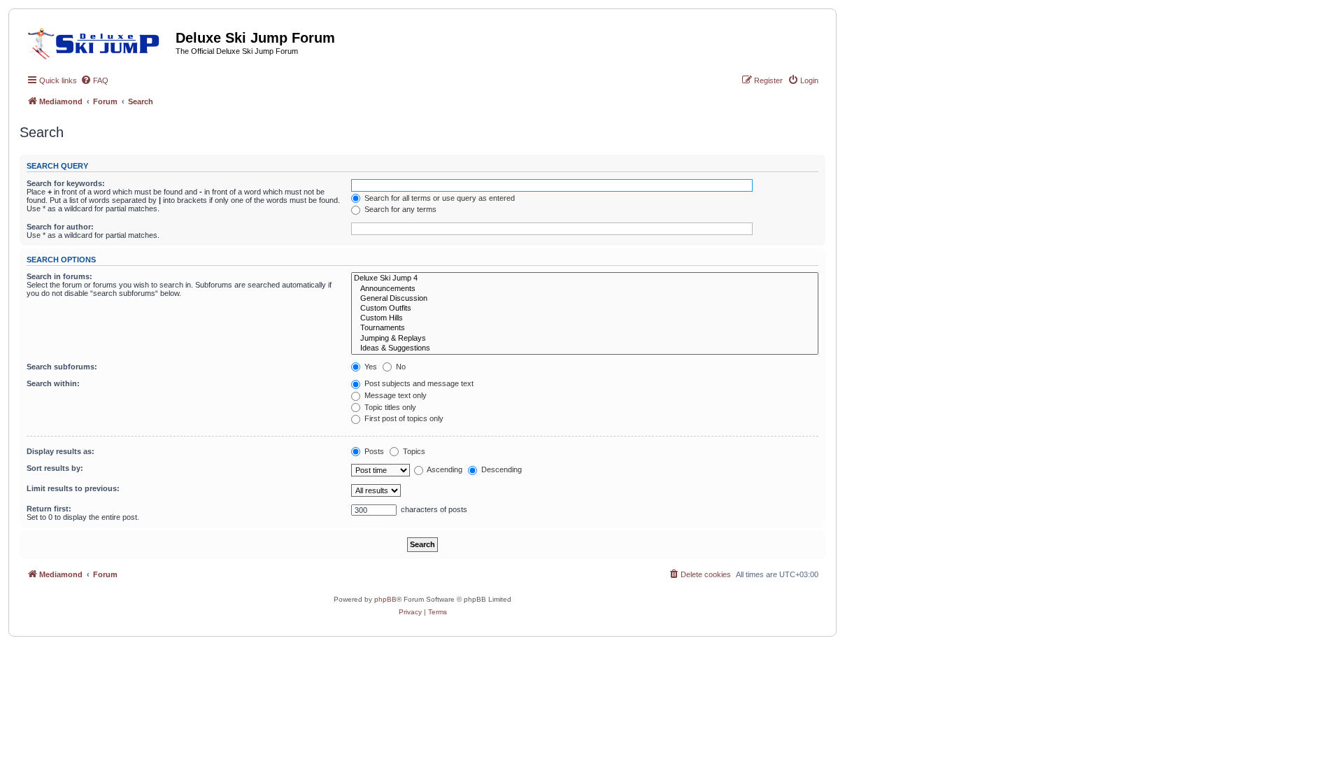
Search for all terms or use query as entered (438, 198)
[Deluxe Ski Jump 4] (585, 278)
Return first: (49, 508)
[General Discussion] (585, 299)
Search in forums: (59, 276)
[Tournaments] (585, 328)
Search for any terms (399, 209)
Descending (500, 469)
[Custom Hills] (585, 318)
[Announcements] (585, 289)
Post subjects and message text (418, 383)
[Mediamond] (98, 41)
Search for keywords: (66, 183)
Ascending (443, 469)
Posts (373, 451)
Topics (413, 451)
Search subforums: (62, 366)
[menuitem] (94, 80)
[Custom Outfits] (585, 308)
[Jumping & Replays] (585, 339)
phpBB (385, 599)
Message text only (394, 395)
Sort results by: (55, 468)
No (400, 366)
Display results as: (60, 451)
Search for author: (60, 226)
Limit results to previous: (73, 488)
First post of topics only (402, 418)
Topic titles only (389, 407)
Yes (369, 366)
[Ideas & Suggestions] (585, 348)
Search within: (53, 383)
